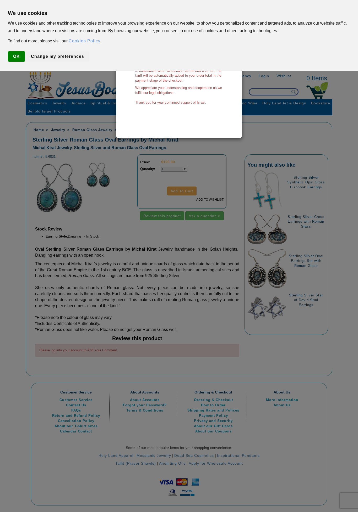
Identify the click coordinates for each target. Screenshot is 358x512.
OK (16, 56)
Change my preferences (57, 56)
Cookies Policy (84, 41)
